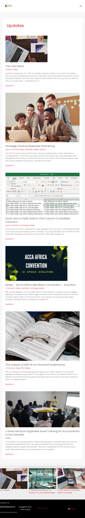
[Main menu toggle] (80, 6)
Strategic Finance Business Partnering (30, 146)
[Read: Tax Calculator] (26, 49)
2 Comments (10, 368)
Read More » (9, 85)
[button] (72, 509)
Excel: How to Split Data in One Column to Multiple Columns (37, 220)
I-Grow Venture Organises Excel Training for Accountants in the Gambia (42, 432)
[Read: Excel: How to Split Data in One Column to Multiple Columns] (42, 193)
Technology (24, 225)
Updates (15, 69)
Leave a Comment (11, 149)
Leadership (29, 149)
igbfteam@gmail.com (7, 506)
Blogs (22, 149)
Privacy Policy (42, 508)
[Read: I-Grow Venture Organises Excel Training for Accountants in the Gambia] (42, 409)
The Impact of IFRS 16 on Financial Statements (35, 365)
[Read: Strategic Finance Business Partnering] (42, 117)
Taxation (8, 69)
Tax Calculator (14, 66)
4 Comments (10, 288)
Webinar (43, 149)
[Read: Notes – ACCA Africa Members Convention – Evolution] (36, 263)
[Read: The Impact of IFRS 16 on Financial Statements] (42, 336)
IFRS (22, 368)
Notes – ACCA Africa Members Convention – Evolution (40, 285)
